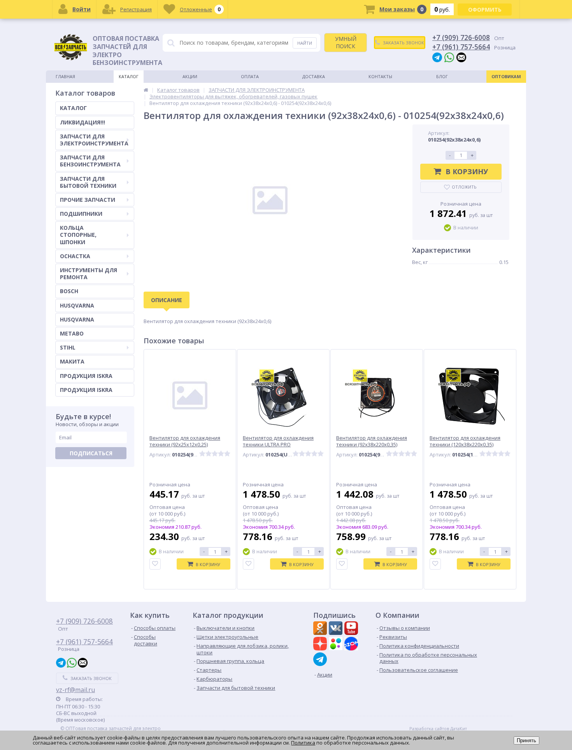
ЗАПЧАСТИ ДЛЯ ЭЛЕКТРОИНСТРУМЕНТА (94, 140)
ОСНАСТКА (75, 256)
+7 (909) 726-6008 (461, 37)
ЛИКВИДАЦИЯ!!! (82, 122)
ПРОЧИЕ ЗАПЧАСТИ (87, 199)
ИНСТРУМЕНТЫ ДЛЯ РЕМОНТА (88, 273)
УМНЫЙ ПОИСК (345, 42)
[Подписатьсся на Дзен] (321, 644)
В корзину (467, 171)
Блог (442, 76)
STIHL (67, 347)
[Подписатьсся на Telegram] (321, 659)
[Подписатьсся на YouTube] (352, 629)
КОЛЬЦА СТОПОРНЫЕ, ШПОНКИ (78, 234)
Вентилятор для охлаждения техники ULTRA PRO (278, 441)
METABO (72, 333)
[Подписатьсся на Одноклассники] (321, 629)
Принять (526, 740)
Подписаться (91, 453)
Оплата (250, 76)
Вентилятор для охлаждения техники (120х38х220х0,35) (465, 441)
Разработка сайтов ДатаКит (438, 728)
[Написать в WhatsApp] (449, 57)
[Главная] (146, 89)
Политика (303, 742)
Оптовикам (506, 76)
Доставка (313, 76)
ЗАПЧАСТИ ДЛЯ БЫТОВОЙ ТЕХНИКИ (88, 182)
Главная (65, 76)
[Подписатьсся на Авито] (336, 644)
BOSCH (69, 291)
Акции (189, 76)
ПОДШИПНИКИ (81, 213)
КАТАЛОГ (73, 108)
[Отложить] (155, 564)
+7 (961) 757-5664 (461, 46)
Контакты (380, 76)
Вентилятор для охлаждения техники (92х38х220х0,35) (371, 441)
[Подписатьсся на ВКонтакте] (336, 629)
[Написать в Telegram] (437, 57)
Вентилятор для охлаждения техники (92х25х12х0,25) (184, 441)
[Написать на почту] (461, 57)
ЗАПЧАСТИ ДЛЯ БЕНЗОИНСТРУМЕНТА (90, 161)
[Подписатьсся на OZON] (352, 644)
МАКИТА (72, 361)
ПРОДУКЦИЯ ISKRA (86, 375)
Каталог (129, 76)
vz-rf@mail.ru (75, 689)
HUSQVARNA (77, 305)
